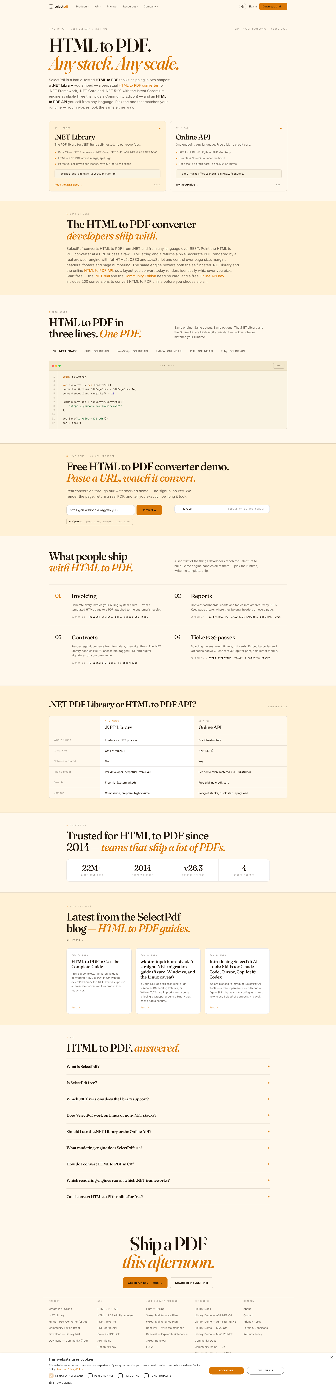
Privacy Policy (252, 1321)
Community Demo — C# (210, 1346)
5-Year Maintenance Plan (162, 1321)
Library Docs (203, 1308)
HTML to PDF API (98, 270)
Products (82, 6)
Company (151, 6)
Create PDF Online (60, 1308)
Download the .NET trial (191, 1282)
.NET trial (102, 276)
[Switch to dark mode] (242, 6)
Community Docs (205, 1340)
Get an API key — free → (145, 1282)
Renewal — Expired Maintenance (167, 1334)
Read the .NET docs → (68, 184)
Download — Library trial (64, 1334)
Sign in (253, 6)
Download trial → (273, 6)
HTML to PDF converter (138, 85)
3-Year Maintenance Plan (162, 1315)
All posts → (74, 940)
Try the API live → (187, 184)
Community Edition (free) (64, 1327)
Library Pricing (155, 1308)
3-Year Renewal (156, 1340)
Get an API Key (106, 1346)
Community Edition (140, 276)
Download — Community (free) (68, 1340)
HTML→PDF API (107, 1308)
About (247, 1308)
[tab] (65, 351)
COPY (279, 365)
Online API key (212, 276)
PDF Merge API (107, 1327)
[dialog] (168, 1370)
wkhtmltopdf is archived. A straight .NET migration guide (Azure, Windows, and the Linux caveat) (167, 969)
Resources (130, 6)
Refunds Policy (252, 1334)
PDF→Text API (106, 1321)
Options (99, 521)
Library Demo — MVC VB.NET (214, 1334)
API (98, 6)
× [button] (331, 1357)
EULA (149, 1346)
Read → (75, 1007)
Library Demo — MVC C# (211, 1327)
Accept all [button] (226, 1370)
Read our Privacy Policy (69, 1369)
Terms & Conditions (255, 1327)
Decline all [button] (265, 1370)
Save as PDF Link (108, 1334)
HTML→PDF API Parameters (115, 1315)
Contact (248, 1315)
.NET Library (57, 1315)
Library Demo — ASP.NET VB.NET (216, 1321)
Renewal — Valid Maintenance (165, 1327)
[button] (126, 1382)
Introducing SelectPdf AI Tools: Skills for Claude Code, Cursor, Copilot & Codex (233, 969)
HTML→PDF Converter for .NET (69, 1321)
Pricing (112, 6)
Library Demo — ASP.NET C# (213, 1315)
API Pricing (104, 1340)
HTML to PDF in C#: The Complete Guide (95, 964)
